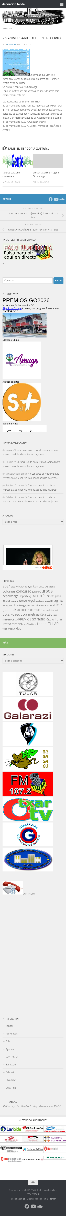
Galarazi (10, 1072)
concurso (23, 591)
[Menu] (62, 4)
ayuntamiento (35, 586)
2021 (7, 586)
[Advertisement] (28, 538)
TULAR (53, 624)
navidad (46, 610)
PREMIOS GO (27, 619)
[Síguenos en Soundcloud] (61, 199)
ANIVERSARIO (21, 587)
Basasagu (11, 1064)
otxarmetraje (30, 614)
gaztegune (23, 600)
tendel (42, 624)
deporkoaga (10, 596)
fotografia (55, 596)
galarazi (6, 600)
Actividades (12, 1033)
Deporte (24, 596)
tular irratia (8, 628)
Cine (46, 587)
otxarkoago (11, 614)
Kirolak (48, 605)
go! (32, 600)
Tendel (9, 1025)
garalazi (13, 601)
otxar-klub (54, 610)
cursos (46, 591)
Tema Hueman (49, 1198)
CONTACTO (29, 893)
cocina (52, 586)
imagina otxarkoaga (14, 605)
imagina (56, 600)
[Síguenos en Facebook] (51, 199)
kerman (11, 44)
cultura (35, 591)
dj (30, 596)
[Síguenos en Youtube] (56, 199)
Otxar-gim (11, 1087)
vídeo (17, 628)
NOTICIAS (7, 28)
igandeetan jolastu (43, 601)
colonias (9, 591)
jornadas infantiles (36, 605)
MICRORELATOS (25, 610)
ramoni (17, 624)
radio (41, 619)
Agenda (10, 1049)
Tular (8, 1041)
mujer (37, 610)
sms (24, 624)
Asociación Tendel (13, 4)
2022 (13, 587)
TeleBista (32, 624)
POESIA (14, 619)
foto (45, 596)
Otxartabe (46, 614)
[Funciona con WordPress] (24, 1199)
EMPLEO (36, 596)
